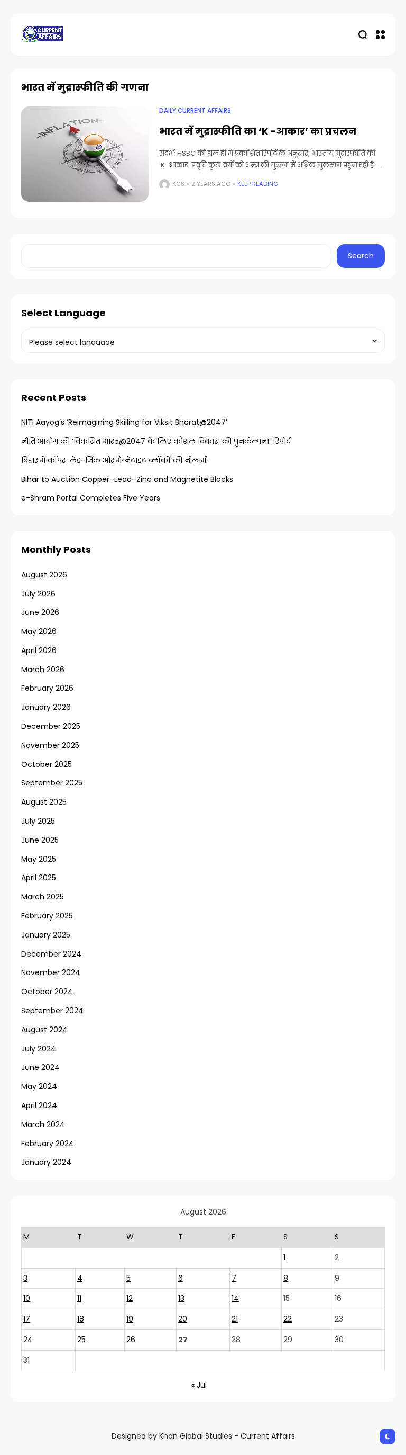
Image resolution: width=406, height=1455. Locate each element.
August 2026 (44, 574)
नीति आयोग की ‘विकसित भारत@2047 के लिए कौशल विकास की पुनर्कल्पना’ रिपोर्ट (156, 441)
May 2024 (39, 1086)
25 (81, 1339)
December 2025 (50, 726)
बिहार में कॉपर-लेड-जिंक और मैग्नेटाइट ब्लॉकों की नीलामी (114, 460)
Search (361, 256)
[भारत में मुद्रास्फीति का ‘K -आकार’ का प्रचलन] (85, 154)
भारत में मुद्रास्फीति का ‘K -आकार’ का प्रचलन (257, 131)
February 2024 (47, 1143)
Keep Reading (257, 184)
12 (129, 1298)
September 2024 (52, 1010)
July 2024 (38, 1048)
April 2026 (39, 650)
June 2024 (40, 1067)
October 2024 (47, 991)
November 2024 (50, 972)
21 (235, 1319)
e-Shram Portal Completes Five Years (90, 498)
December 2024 (51, 954)
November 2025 (50, 745)
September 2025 (51, 783)
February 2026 (47, 688)
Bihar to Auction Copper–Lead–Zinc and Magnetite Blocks (127, 479)
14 (235, 1298)
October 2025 (46, 764)
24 (28, 1339)
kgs (178, 184)
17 (26, 1319)
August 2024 (44, 1029)
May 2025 (38, 859)
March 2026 (42, 669)
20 (182, 1319)
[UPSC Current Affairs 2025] (42, 34)
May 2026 (39, 631)
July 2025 (38, 821)
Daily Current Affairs (195, 110)
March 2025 (42, 896)
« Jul (199, 1385)
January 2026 (46, 707)
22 (287, 1319)
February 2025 (47, 916)
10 (26, 1298)
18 (80, 1319)
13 (181, 1298)
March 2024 (43, 1124)
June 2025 (40, 840)
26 (130, 1339)
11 (79, 1298)
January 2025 (45, 935)
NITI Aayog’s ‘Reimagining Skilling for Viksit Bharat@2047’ (124, 422)
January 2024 (46, 1162)
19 (129, 1319)
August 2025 (44, 802)
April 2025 (38, 877)
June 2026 (40, 612)
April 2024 (39, 1105)
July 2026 (38, 593)
